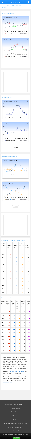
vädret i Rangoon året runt (16, 371)
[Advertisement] (15, 82)
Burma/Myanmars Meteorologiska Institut (15, 423)
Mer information (24, 436)
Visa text (16, 63)
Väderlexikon (15, 415)
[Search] (28, 2)
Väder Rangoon (7, 382)
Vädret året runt (15, 412)
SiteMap (15, 419)
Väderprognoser (15, 408)
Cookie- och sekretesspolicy (15, 427)
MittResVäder (15, 2)
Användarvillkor (15, 431)
